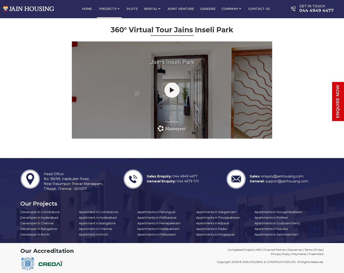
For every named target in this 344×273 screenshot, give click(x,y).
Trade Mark (316, 254)
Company (230, 9)
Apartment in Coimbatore (98, 212)
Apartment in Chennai (95, 229)
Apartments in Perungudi (156, 212)
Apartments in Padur (211, 229)
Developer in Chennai (37, 223)
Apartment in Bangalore (97, 223)
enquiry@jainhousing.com (282, 176)
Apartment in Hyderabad (98, 217)
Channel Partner (274, 249)
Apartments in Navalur (271, 229)
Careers (208, 9)
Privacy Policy (280, 254)
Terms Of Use (313, 249)
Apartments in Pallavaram (156, 234)
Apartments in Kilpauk (212, 223)
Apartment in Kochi (93, 234)
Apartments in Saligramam (216, 212)
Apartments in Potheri (271, 217)
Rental (151, 9)
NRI (258, 249)
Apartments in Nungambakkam (278, 212)
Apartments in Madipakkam (158, 229)
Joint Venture (181, 9)
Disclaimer (295, 249)
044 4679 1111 (187, 181)
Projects (108, 9)
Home (87, 9)
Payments (299, 254)
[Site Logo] (29, 9)
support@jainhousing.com (286, 181)
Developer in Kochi (35, 234)
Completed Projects (241, 249)
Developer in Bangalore (38, 229)
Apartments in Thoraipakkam (218, 217)
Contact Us (259, 9)
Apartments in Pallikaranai (156, 217)
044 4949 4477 (185, 176)
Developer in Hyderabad (39, 217)
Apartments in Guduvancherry (277, 223)
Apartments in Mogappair (215, 234)
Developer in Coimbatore (40, 212)
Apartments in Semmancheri (276, 234)
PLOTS (132, 9)
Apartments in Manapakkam (158, 223)
